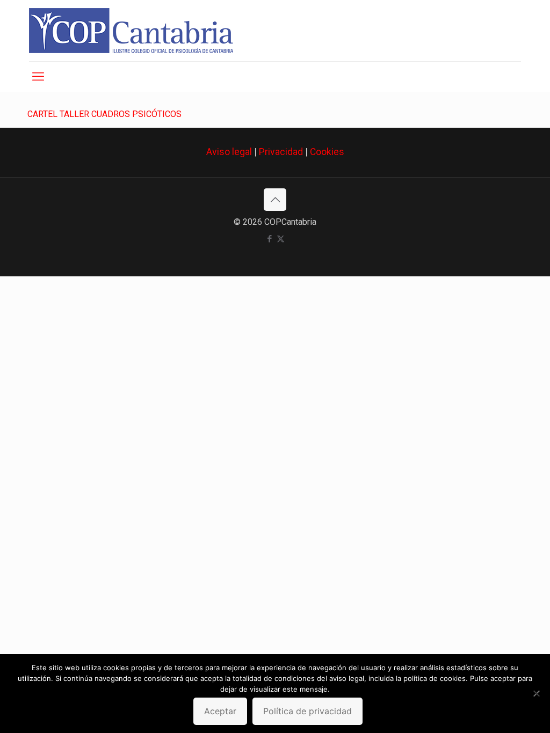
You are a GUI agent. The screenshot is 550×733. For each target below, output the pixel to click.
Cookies (327, 151)
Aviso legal (229, 151)
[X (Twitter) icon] (281, 239)
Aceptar (220, 711)
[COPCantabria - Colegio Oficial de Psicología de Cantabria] (131, 30)
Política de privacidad (307, 711)
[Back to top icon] (275, 199)
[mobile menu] (38, 77)
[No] (536, 693)
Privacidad (281, 151)
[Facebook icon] (269, 239)
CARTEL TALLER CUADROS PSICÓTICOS (104, 114)
